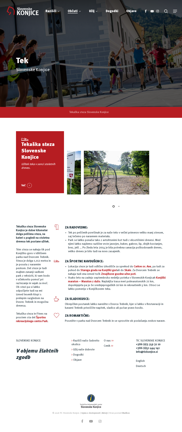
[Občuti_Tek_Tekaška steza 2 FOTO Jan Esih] (116, 172)
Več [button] (23, 185)
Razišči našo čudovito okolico (85, 342)
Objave (76, 360)
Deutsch (141, 366)
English (140, 361)
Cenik (108, 345)
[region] (116, 172)
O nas (109, 340)
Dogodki (77, 354)
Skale (127, 270)
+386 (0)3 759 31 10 (148, 344)
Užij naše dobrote (83, 349)
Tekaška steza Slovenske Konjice (89, 112)
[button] (175, 11)
